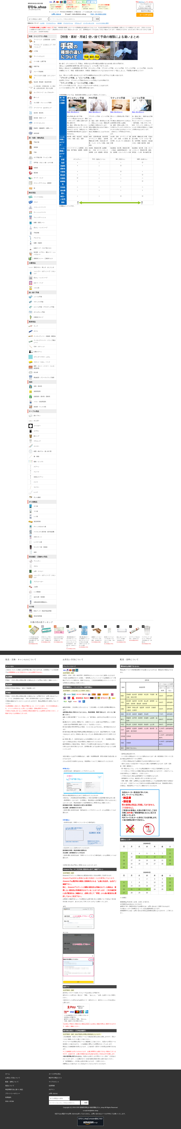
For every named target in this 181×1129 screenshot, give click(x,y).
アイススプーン (51, 23)
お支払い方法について (12, 1078)
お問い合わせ (56, 14)
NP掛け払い (66, 768)
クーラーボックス (88, 23)
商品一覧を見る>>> (73, 112)
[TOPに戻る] (90, 653)
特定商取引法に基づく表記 (14, 1089)
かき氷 (42, 23)
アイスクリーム (68, 23)
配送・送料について (12, 1082)
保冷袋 (60, 23)
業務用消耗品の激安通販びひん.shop (92, 1107)
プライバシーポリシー (12, 1093)
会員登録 (52, 1085)
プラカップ (78, 23)
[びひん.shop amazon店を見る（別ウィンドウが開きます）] (90, 1121)
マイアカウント (145, 6)
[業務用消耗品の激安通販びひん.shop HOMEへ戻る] (37, 7)
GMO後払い (66, 820)
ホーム (7, 1074)
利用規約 (8, 1097)
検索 (97, 19)
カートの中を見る (146, 15)
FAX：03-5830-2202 (98, 14)
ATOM (12, 1101)
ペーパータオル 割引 (102, 23)
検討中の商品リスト (55, 1078)
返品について (9, 1085)
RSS (6, 1101)
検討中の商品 (146, 11)
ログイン (142, 2)
